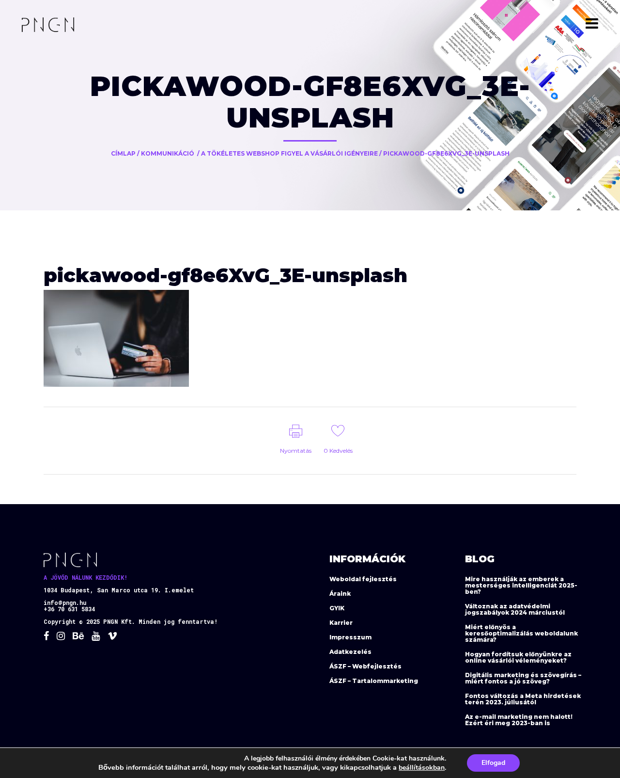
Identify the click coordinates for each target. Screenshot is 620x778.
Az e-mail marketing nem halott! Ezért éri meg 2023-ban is (519, 720)
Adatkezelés (350, 652)
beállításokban (422, 767)
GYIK (336, 608)
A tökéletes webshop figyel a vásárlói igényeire (289, 153)
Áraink (340, 593)
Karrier (341, 622)
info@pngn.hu (65, 602)
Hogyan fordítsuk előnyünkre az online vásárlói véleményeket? (518, 657)
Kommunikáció (167, 153)
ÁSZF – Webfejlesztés (365, 666)
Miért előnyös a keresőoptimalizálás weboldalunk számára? (521, 633)
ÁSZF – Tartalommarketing (373, 681)
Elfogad (493, 762)
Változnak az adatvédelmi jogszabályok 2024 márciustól (515, 609)
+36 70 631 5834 (69, 609)
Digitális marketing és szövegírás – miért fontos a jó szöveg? (523, 678)
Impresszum (350, 637)
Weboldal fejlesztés (363, 579)
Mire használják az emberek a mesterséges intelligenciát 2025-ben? (521, 585)
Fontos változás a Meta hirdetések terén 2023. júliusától (523, 699)
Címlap (123, 153)
